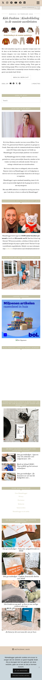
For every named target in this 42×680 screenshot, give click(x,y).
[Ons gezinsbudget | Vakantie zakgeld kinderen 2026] (21, 536)
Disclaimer (21, 500)
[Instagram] (7, 3)
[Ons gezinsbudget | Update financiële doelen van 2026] (21, 564)
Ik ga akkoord (21, 670)
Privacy (21, 496)
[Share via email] (10, 84)
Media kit (21, 504)
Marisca (12, 14)
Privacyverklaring (21, 675)
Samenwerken (21, 508)
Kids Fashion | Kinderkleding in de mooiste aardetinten (21, 19)
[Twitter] (3, 3)
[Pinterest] (11, 3)
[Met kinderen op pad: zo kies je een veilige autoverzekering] (21, 591)
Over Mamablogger (21, 493)
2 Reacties (36, 83)
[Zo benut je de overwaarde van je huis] (21, 619)
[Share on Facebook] (13, 84)
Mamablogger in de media (21, 511)
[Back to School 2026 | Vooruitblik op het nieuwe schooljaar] (9, 467)
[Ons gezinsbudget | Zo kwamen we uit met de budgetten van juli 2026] (9, 477)
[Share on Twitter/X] (16, 84)
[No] (39, 667)
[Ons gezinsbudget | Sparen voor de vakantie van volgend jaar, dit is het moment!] (9, 457)
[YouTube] (15, 3)
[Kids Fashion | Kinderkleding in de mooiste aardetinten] (21, 46)
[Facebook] (20, 3)
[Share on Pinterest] (19, 84)
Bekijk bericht (21, 77)
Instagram (22, 649)
